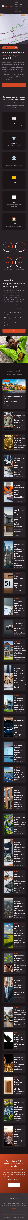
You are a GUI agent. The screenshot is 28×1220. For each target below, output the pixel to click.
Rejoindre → (14, 1185)
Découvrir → (7, 85)
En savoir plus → (9, 331)
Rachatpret (7, 6)
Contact (19, 1211)
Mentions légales (11, 1211)
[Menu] (25, 6)
